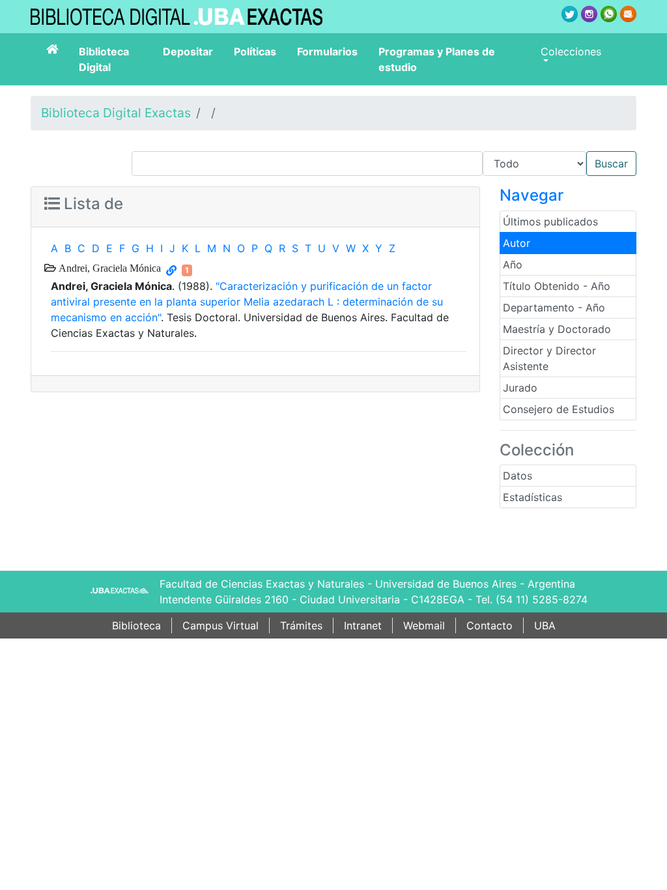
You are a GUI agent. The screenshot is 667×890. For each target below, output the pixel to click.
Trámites (301, 625)
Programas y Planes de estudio (436, 59)
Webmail (424, 625)
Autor (516, 243)
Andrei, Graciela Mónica (108, 268)
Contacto (489, 625)
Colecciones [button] (571, 51)
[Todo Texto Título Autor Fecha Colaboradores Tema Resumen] (384, 163)
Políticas (255, 51)
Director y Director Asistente (549, 358)
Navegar (531, 195)
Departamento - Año (554, 307)
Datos (517, 475)
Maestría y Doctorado (557, 329)
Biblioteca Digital (104, 59)
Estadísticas (532, 497)
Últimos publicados (550, 221)
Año (512, 264)
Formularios (327, 51)
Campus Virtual (220, 625)
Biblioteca (136, 625)
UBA (545, 625)
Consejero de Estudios (558, 409)
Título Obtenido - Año (556, 286)
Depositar (188, 51)
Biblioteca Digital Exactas (116, 113)
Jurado (520, 387)
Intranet (363, 625)
